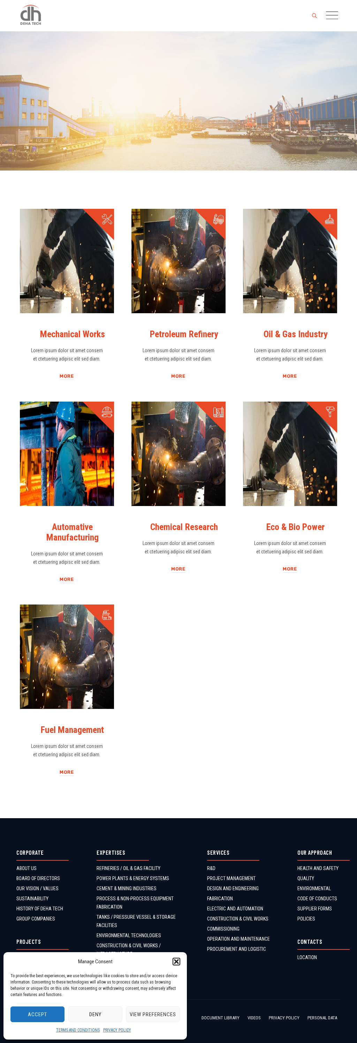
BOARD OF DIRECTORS (38, 878)
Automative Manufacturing (72, 532)
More (67, 376)
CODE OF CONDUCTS (317, 898)
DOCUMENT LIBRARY (221, 1017)
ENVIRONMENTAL (314, 888)
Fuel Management (72, 730)
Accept (37, 1014)
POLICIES (306, 919)
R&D (211, 868)
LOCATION (307, 957)
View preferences (153, 1014)
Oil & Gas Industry (296, 334)
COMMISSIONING (223, 929)
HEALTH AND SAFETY (318, 868)
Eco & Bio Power (295, 527)
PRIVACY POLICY (117, 1030)
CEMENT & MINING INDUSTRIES (127, 888)
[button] (176, 961)
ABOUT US (26, 868)
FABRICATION (220, 898)
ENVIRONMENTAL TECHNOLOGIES (129, 935)
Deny (95, 1014)
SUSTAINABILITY (32, 898)
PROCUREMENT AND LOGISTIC (236, 949)
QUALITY (305, 878)
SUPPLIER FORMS (314, 908)
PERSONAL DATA (322, 1017)
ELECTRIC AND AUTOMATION (235, 908)
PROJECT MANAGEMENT (231, 878)
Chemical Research (184, 527)
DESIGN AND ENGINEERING (233, 888)
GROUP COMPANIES (35, 919)
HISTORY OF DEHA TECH (39, 908)
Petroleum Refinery (184, 334)
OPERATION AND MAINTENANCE (238, 939)
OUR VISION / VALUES (37, 888)
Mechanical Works (72, 334)
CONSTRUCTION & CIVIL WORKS (237, 919)
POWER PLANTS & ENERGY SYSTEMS (133, 878)
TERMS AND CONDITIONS (78, 1030)
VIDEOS (254, 1017)
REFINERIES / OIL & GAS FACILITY (128, 868)
